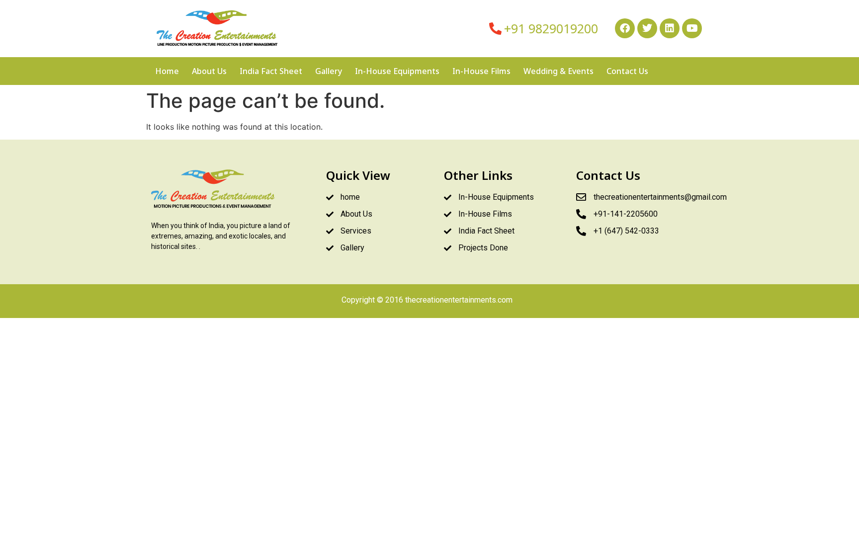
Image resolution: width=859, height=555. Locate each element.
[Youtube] (692, 28)
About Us (209, 71)
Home (167, 71)
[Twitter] (647, 28)
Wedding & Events (558, 71)
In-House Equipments (397, 71)
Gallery (328, 71)
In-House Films (481, 71)
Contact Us (627, 71)
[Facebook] (625, 28)
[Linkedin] (670, 28)
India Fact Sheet (271, 71)
